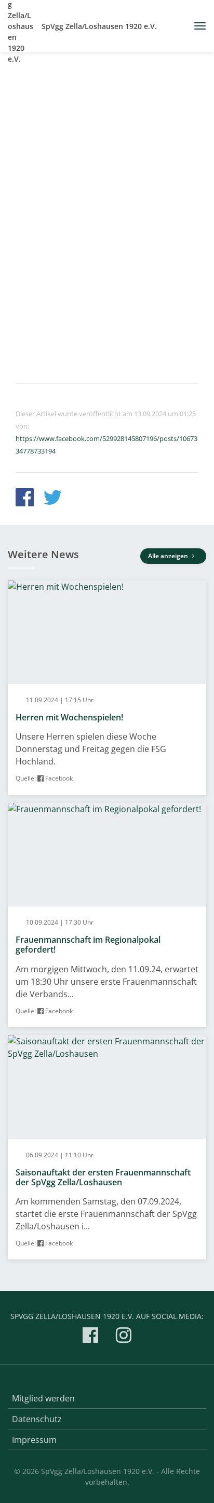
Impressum (34, 1439)
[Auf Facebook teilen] (25, 498)
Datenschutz (37, 1419)
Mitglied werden (43, 1398)
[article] (107, 687)
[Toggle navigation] (196, 26)
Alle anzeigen (169, 555)
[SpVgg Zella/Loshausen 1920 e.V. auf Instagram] (123, 1337)
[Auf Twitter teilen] (53, 498)
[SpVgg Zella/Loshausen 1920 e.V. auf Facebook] (90, 1337)
